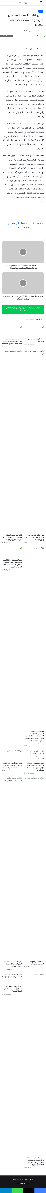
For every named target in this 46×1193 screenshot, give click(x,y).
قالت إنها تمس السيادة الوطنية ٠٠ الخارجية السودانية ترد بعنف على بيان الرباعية (12, 537)
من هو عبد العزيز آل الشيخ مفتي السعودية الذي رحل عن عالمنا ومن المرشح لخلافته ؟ (12, 341)
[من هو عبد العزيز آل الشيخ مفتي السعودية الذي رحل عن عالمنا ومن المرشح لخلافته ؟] (12, 331)
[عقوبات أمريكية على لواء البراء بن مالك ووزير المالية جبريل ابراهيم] (34, 441)
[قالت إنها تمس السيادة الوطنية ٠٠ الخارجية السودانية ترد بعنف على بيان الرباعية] (12, 441)
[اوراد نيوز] (23, 3)
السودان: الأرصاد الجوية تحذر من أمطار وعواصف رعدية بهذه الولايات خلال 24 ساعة (12, 766)
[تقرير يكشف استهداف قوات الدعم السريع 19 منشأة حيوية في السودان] (12, 868)
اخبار (40, 11)
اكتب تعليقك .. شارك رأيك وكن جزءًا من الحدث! (23, 309)
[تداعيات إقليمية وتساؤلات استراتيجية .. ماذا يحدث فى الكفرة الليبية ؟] (12, 978)
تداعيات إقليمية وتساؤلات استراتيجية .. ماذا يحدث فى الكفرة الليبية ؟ (13, 989)
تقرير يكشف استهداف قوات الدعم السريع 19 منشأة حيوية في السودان (12, 964)
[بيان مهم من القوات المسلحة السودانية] (34, 868)
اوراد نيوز (37, 31)
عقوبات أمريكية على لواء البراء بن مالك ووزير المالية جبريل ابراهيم (35, 537)
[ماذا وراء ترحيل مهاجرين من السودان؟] (34, 331)
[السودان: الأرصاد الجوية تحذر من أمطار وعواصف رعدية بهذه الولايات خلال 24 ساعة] (12, 755)
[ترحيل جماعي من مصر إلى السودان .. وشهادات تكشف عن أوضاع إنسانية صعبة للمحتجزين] (34, 755)
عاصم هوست (20, 1183)
